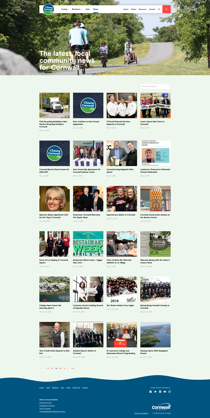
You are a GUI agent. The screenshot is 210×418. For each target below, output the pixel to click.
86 (61, 368)
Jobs (87, 9)
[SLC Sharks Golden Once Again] (122, 289)
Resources (142, 9)
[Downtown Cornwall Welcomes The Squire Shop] (88, 198)
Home (41, 388)
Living (64, 9)
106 (72, 368)
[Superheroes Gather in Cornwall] (122, 198)
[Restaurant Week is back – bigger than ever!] (88, 244)
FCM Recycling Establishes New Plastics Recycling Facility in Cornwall (53, 124)
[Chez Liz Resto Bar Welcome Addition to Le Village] (122, 244)
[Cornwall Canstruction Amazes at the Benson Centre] (155, 198)
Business (76, 9)
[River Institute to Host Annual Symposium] (88, 105)
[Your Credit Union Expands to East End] (54, 334)
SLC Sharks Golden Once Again (120, 305)
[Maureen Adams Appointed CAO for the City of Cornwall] (54, 198)
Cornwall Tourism (45, 403)
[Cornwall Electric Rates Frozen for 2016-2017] (54, 153)
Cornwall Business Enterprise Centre (52, 412)
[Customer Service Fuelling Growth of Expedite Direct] (88, 289)
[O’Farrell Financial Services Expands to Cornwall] (122, 105)
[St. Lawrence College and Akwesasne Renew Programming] (122, 334)
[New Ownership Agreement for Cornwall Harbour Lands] (88, 153)
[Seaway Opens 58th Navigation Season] (155, 334)
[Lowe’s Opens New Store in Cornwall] (155, 105)
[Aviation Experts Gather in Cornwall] (88, 334)
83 (48, 368)
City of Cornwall (45, 409)
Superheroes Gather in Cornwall (121, 215)
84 (52, 368)
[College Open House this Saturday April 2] (54, 289)
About (125, 9)
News (95, 9)
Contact (152, 9)
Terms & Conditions (141, 413)
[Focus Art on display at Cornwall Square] (54, 244)
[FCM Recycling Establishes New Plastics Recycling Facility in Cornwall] (54, 105)
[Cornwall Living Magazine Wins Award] (122, 153)
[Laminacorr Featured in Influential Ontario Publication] (155, 153)
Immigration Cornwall (46, 406)
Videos (133, 9)
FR (159, 9)
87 (65, 368)
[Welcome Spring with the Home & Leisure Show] (155, 244)
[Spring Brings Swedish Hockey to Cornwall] (155, 289)
